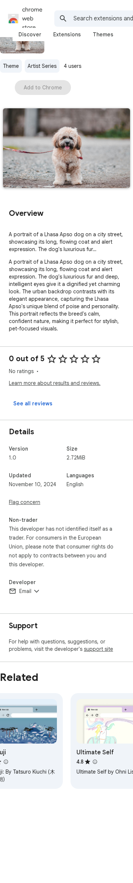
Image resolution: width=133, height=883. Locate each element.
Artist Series (42, 66)
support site (98, 649)
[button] (66, 148)
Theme (11, 66)
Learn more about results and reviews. (54, 383)
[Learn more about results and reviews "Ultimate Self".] (95, 762)
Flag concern (24, 502)
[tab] (30, 34)
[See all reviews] (33, 403)
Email (25, 591)
